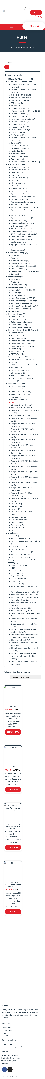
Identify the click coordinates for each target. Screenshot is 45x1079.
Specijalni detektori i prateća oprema (24, 245)
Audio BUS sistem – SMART (21, 298)
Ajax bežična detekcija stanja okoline (25, 210)
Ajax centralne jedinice (19, 191)
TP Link (11, 311)
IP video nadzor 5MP (19, 122)
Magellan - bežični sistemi (20, 223)
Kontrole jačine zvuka (19, 554)
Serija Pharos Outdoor (19, 389)
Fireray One (15, 570)
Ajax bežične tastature (19, 194)
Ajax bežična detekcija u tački (22, 202)
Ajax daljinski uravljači (19, 199)
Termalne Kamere (17, 116)
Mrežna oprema (23, 47)
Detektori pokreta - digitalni (21, 239)
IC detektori (15, 186)
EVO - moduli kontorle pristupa (22, 234)
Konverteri (15, 509)
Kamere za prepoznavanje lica (22, 119)
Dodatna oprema (17, 269)
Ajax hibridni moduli (18, 204)
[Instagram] (10, 1069)
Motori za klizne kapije (19, 261)
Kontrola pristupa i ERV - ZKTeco (21, 330)
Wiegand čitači (16, 351)
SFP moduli (15, 506)
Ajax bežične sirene (18, 215)
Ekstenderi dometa (18, 399)
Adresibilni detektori (18, 600)
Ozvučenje (12, 533)
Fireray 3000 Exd (17, 578)
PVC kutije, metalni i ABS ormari (23, 365)
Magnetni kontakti (17, 188)
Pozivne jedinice (17, 285)
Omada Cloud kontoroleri (20, 392)
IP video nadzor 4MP (19, 114)
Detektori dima (16, 172)
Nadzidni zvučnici (17, 546)
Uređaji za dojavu (17, 242)
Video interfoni (14, 277)
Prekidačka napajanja (19, 375)
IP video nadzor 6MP (19, 124)
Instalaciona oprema (16, 357)
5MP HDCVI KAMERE (19, 98)
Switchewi (15, 143)
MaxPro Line (16, 255)
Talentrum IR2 (16, 581)
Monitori (14, 282)
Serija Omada (16, 386)
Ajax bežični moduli (18, 221)
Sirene (13, 180)
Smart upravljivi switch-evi (20, 407)
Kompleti (14, 279)
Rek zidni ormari (17, 517)
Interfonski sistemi (15, 287)
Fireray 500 (15, 573)
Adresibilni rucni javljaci (20, 608)
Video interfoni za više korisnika (23, 306)
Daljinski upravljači (18, 178)
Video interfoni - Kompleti (20, 309)
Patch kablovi (16, 525)
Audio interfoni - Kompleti (20, 303)
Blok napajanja (16, 373)
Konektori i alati (17, 367)
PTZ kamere (15, 103)
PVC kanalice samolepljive (21, 359)
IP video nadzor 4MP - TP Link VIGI (24, 162)
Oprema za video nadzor (17, 82)
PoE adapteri (16, 504)
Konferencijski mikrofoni (20, 557)
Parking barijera (17, 335)
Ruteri (13, 402)
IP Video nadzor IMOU (19, 130)
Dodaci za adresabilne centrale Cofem (25, 613)
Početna (14, 47)
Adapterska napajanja (19, 370)
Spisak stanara (16, 295)
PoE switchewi (19, 146)
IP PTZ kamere (16, 132)
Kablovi (14, 381)
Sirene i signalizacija (19, 640)
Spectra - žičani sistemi (19, 228)
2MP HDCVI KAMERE (19, 95)
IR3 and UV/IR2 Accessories (19, 79)
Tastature (14, 175)
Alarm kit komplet (17, 183)
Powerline (15, 397)
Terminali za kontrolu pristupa (22, 341)
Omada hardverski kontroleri (21, 394)
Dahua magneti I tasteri (19, 327)
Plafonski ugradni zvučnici (21, 538)
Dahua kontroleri (17, 325)
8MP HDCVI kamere (18, 100)
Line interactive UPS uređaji (21, 378)
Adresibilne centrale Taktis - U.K (23, 597)
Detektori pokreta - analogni (21, 236)
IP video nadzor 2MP (19, 108)
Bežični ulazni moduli (19, 170)
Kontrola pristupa (15, 314)
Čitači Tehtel (15, 317)
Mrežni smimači (17, 135)
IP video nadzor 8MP (19, 127)
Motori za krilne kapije (19, 263)
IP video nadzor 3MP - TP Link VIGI (24, 111)
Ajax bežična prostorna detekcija (23, 207)
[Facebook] (4, 1069)
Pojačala (14, 536)
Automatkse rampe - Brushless (22, 266)
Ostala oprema (16, 250)
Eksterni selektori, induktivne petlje (24, 271)
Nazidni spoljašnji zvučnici (21, 552)
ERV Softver (15, 354)
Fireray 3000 (16, 576)
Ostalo (13, 274)
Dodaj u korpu (13, 732)
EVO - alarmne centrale (19, 231)
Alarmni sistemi (14, 164)
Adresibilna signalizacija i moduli (23, 592)
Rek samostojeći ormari (20, 520)
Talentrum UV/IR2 (17, 565)
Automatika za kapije (16, 253)
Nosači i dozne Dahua (19, 156)
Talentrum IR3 (16, 584)
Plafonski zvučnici (17, 549)
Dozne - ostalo (16, 159)
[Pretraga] (6, 67)
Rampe (14, 258)
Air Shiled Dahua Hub (19, 167)
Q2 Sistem (15, 293)
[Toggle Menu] (11, 27)
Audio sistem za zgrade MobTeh (23, 301)
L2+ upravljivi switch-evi (20, 405)
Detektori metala (17, 338)
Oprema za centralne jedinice (22, 196)
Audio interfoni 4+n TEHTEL (21, 290)
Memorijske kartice (18, 154)
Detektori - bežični (17, 226)
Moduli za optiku (20, 148)
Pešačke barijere (17, 333)
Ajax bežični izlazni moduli (21, 218)
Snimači (14, 106)
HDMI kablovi (16, 528)
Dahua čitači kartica (18, 319)
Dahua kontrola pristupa (20, 322)
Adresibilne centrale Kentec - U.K (23, 595)
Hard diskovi (15, 151)
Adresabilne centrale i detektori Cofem (25, 587)
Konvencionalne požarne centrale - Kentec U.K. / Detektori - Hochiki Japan (24, 656)
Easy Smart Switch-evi (19, 416)
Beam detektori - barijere (20, 611)
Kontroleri (14, 349)
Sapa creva (15, 362)
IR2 (12, 568)
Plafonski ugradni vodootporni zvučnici (25, 541)
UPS (13, 530)
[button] (33, 4)
